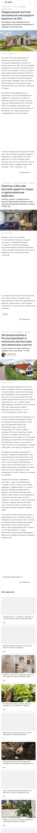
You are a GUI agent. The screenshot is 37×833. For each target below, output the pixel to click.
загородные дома (12, 460)
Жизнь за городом (6, 9)
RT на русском (23, 183)
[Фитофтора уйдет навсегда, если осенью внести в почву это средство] (18, 639)
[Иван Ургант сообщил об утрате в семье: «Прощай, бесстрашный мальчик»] (18, 726)
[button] (18, 41)
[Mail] (6, 2)
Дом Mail (20, 332)
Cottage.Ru (22, 6)
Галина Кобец (11, 354)
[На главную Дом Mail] (9, 2)
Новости (31, 183)
